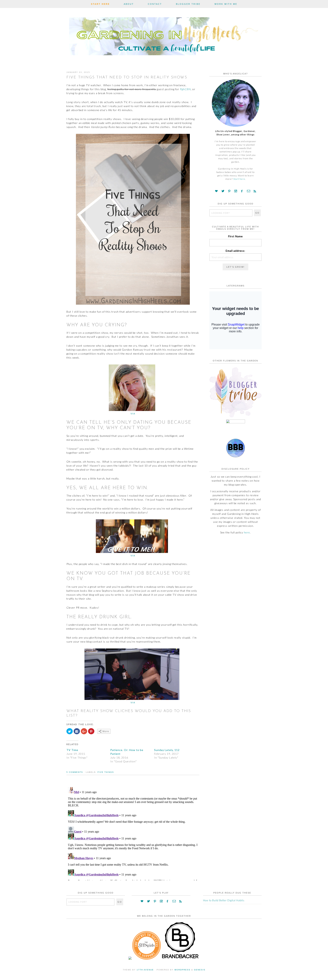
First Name (235, 236)
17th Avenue (145, 970)
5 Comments (74, 772)
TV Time (72, 750)
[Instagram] (236, 191)
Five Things (106, 772)
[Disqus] (132, 833)
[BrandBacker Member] (180, 958)
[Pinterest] (229, 191)
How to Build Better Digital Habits (223, 900)
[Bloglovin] (216, 191)
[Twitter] (223, 191)
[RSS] (254, 191)
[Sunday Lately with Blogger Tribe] (235, 417)
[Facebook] (242, 191)
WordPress (182, 970)
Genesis (199, 970)
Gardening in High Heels (164, 37)
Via (133, 413)
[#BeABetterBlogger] (235, 456)
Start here (239, 178)
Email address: (235, 250)
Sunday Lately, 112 (167, 750)
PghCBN (185, 89)
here (247, 532)
